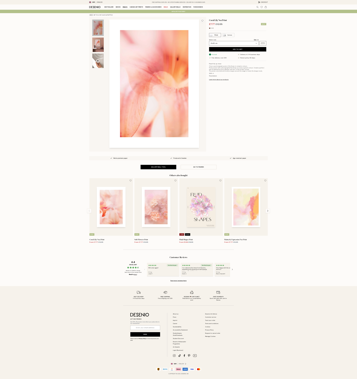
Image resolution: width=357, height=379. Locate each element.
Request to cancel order (212, 333)
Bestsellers (109, 7)
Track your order (210, 320)
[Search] (257, 7)
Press (174, 317)
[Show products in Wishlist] (262, 7)
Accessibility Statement (180, 330)
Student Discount (178, 338)
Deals (166, 7)
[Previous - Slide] (89, 211)
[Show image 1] (98, 28)
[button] (262, 43)
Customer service (210, 317)
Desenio (184, 374)
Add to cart (237, 49)
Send (145, 334)
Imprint (175, 320)
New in (118, 7)
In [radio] (258, 40)
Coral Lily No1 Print (107, 15)
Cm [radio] (255, 40)
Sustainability (177, 327)
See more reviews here (178, 281)
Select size (212, 40)
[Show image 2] (98, 45)
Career (175, 323)
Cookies (207, 327)
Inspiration (187, 7)
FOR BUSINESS (198, 7)
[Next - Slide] (268, 211)
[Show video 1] (98, 60)
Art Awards (176, 347)
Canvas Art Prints (136, 7)
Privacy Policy (142, 338)
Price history (213, 76)
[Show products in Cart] (266, 7)
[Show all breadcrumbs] (91, 15)
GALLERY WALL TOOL (158, 167)
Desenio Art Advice (211, 314)
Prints (125, 7)
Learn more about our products (219, 79)
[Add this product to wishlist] (202, 20)
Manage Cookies (210, 336)
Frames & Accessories (153, 7)
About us (175, 314)
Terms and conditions (211, 323)
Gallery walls (175, 7)
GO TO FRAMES (198, 167)
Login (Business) (178, 350)
